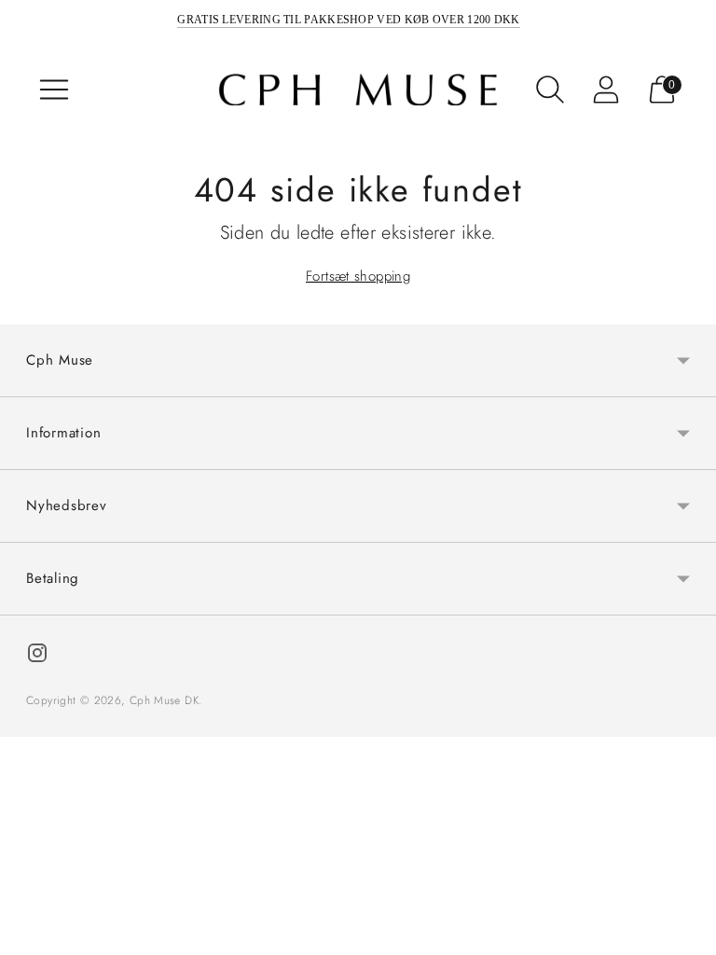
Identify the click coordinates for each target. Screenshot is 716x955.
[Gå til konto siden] (606, 89)
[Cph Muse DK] (358, 90)
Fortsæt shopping (358, 276)
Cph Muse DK (164, 700)
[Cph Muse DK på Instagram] (37, 656)
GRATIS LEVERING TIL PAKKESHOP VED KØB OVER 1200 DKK (348, 19)
